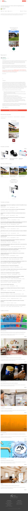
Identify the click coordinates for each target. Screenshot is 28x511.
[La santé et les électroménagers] (14, 405)
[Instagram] (12, 497)
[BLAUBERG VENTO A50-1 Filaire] (5, 153)
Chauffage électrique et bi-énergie (15, 298)
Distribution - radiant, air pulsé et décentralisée (16, 246)
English (19, 508)
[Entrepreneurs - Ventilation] (14, 170)
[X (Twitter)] (15, 497)
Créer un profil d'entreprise (19, 501)
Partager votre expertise (19, 503)
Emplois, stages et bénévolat (9, 503)
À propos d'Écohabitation (9, 501)
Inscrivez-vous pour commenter (14, 110)
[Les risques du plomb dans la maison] (14, 457)
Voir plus (25, 148)
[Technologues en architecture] (23, 170)
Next (26, 154)
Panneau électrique (3, 118)
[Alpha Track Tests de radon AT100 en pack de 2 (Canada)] (14, 153)
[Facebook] (10, 497)
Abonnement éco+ (19, 502)
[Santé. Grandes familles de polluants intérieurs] (14, 380)
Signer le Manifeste (9, 504)
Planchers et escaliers (12, 270)
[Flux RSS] (17, 497)
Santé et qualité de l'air (12, 207)
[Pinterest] (16, 497)
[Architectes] (5, 170)
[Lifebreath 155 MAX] (23, 153)
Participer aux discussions (19, 504)
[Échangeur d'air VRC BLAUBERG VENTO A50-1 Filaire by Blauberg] (14, 191)
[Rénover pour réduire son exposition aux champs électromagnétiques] (14, 329)
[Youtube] (11, 497)
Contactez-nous (9, 505)
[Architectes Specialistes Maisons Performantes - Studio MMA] (14, 132)
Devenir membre (9, 502)
